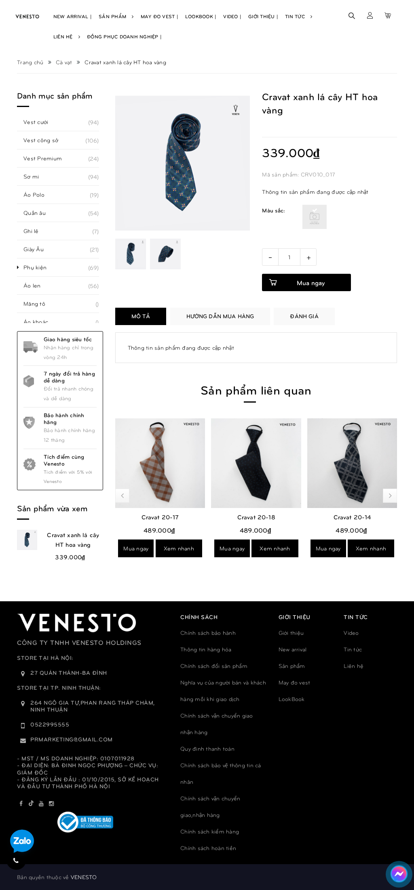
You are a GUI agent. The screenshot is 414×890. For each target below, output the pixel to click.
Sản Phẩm (113, 16)
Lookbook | (201, 16)
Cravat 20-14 (353, 517)
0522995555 (49, 724)
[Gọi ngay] (16, 860)
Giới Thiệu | (263, 16)
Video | (232, 16)
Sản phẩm (292, 665)
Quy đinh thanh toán (207, 748)
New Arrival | (72, 16)
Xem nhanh (179, 548)
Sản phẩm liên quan (256, 389)
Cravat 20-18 (256, 517)
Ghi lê (35, 231)
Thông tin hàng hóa (206, 649)
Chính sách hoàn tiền (208, 847)
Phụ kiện (39, 267)
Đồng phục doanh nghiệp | (124, 36)
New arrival (293, 649)
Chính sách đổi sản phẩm (213, 665)
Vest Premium (47, 158)
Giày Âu (38, 249)
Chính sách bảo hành (208, 632)
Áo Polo (38, 194)
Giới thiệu (291, 632)
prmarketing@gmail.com (71, 739)
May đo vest (294, 682)
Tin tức (353, 649)
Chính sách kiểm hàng (209, 831)
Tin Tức (295, 16)
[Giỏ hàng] (387, 15)
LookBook (292, 698)
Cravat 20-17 (160, 517)
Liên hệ (353, 665)
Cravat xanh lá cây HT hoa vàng (73, 539)
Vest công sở (45, 140)
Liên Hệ (63, 36)
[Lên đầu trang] (393, 848)
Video (351, 632)
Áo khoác (40, 321)
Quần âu (39, 212)
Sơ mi (35, 176)
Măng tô (38, 303)
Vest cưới (40, 122)
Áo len (36, 285)
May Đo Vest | (159, 16)
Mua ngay (135, 548)
